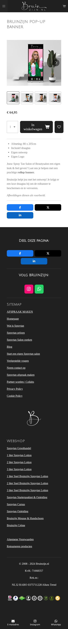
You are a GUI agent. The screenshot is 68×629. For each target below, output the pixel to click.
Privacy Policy (15, 388)
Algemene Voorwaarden (20, 539)
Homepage (13, 318)
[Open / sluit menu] (4, 6)
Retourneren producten (19, 546)
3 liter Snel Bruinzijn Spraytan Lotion (27, 490)
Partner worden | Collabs (20, 381)
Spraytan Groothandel (19, 448)
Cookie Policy (14, 395)
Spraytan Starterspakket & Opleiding (27, 497)
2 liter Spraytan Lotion (19, 462)
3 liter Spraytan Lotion (19, 469)
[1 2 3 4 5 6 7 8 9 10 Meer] (12, 127)
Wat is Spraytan (15, 325)
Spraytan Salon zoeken (19, 339)
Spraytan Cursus (16, 504)
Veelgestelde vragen (18, 360)
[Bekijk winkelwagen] (64, 6)
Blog (9, 346)
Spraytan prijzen (16, 332)
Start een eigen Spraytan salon (23, 353)
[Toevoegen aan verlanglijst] (59, 127)
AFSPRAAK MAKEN (20, 311)
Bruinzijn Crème (16, 525)
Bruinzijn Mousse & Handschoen (25, 518)
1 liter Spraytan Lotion (19, 455)
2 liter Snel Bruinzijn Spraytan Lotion (27, 483)
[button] (13, 97)
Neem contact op (16, 367)
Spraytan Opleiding (17, 511)
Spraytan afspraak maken (21, 374)
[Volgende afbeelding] (55, 62)
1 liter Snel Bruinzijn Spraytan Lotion (27, 476)
